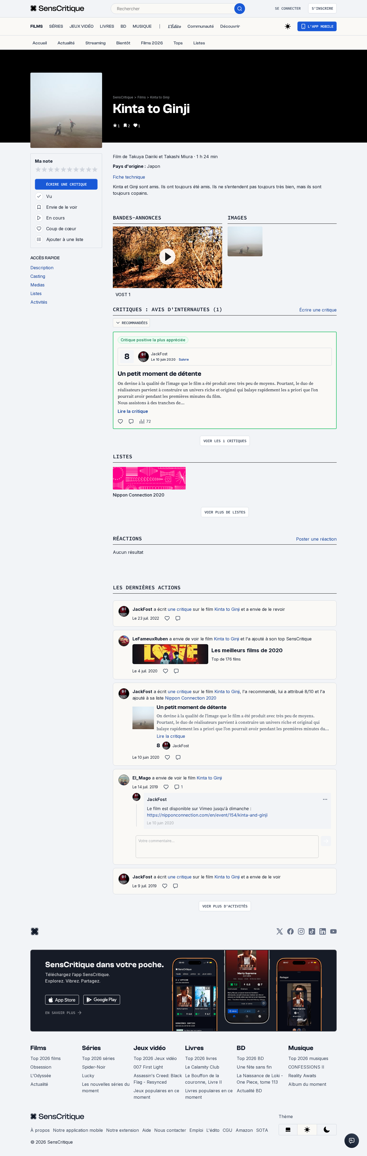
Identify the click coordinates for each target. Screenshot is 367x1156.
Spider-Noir (94, 1067)
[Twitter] (279, 933)
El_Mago (141, 778)
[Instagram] (301, 933)
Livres (194, 1048)
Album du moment (307, 1084)
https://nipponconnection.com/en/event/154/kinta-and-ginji (207, 815)
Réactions (127, 538)
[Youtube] (333, 933)
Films (142, 97)
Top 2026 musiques (308, 1058)
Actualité (39, 1084)
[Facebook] (290, 933)
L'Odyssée (40, 1075)
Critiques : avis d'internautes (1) (167, 309)
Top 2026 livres (201, 1058)
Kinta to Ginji (160, 97)
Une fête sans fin (254, 1067)
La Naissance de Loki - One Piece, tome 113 (260, 1079)
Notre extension (122, 1130)
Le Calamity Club (202, 1067)
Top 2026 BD (250, 1058)
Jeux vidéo (150, 1048)
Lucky (88, 1075)
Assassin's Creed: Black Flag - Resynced (158, 1079)
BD (241, 1048)
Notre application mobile (78, 1130)
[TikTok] (312, 933)
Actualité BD (249, 1090)
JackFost (159, 354)
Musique (300, 1048)
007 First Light (148, 1067)
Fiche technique (129, 177)
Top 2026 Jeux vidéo (155, 1058)
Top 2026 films (45, 1058)
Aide (146, 1130)
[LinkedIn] (322, 933)
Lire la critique (133, 411)
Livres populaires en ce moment (209, 1094)
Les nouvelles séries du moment (105, 1087)
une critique (180, 609)
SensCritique (123, 97)
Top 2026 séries (98, 1058)
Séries (91, 1048)
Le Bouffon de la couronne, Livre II (203, 1079)
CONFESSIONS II (306, 1067)
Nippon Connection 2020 (190, 698)
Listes (122, 456)
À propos (40, 1130)
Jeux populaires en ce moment (156, 1094)
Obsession (40, 1067)
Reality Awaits (302, 1075)
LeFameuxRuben (150, 638)
